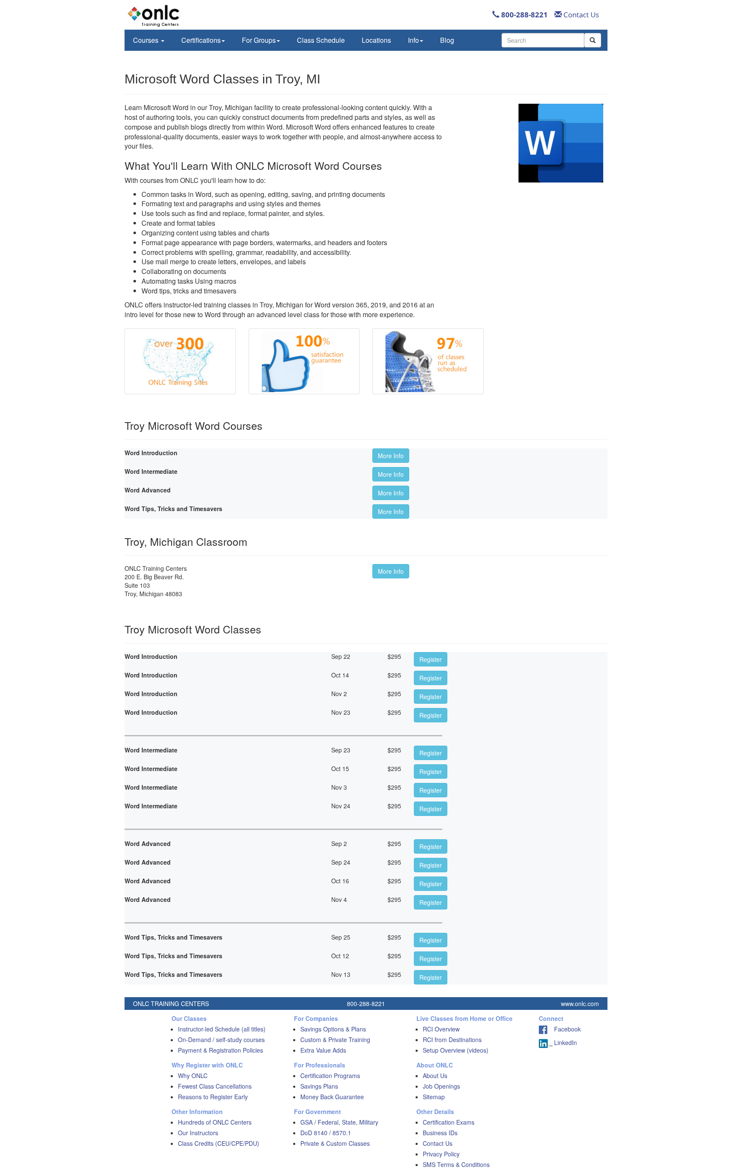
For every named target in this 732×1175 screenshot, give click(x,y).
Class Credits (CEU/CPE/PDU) (218, 1143)
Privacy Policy (441, 1154)
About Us (435, 1075)
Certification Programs (330, 1075)
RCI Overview (441, 1029)
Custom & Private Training (335, 1039)
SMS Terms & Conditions (456, 1164)
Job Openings (441, 1086)
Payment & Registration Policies (220, 1050)
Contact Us (580, 14)
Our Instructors (198, 1132)
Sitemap (434, 1096)
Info (413, 40)
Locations (376, 40)
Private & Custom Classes (335, 1143)
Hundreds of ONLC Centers (215, 1122)
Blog (447, 40)
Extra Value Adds (323, 1050)
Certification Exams (448, 1122)
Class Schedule (321, 40)
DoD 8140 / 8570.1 (325, 1132)
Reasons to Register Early (213, 1096)
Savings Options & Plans (333, 1029)
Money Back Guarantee (332, 1096)
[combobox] (543, 40)
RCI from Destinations (452, 1039)
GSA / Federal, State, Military (339, 1122)
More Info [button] (391, 455)
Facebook (564, 1029)
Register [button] (430, 659)
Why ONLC (193, 1075)
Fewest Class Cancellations (215, 1086)
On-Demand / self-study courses (221, 1039)
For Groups (259, 40)
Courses (146, 40)
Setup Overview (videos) (455, 1050)
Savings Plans (319, 1086)
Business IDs (440, 1132)
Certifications (201, 40)
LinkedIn (564, 1042)
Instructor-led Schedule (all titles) (222, 1029)
